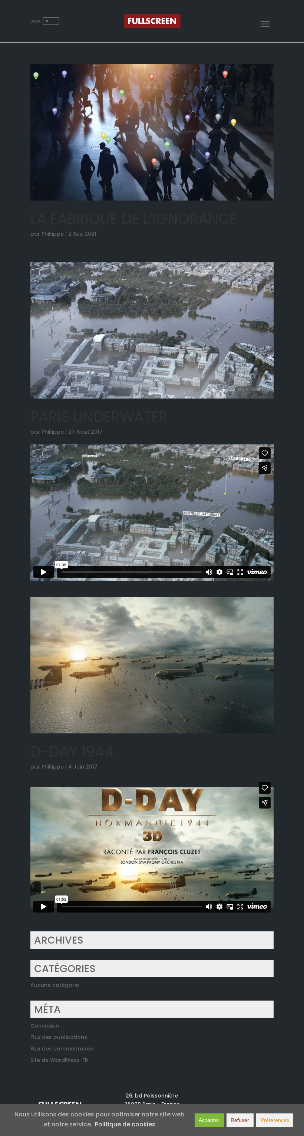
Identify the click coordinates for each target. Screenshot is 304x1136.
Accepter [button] (209, 1120)
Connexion (44, 1025)
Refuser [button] (240, 1120)
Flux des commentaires (61, 1048)
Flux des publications (58, 1037)
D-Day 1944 (71, 752)
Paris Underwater (99, 417)
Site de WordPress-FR (59, 1060)
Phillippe (53, 234)
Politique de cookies (125, 1124)
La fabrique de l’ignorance (133, 219)
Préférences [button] (275, 1120)
